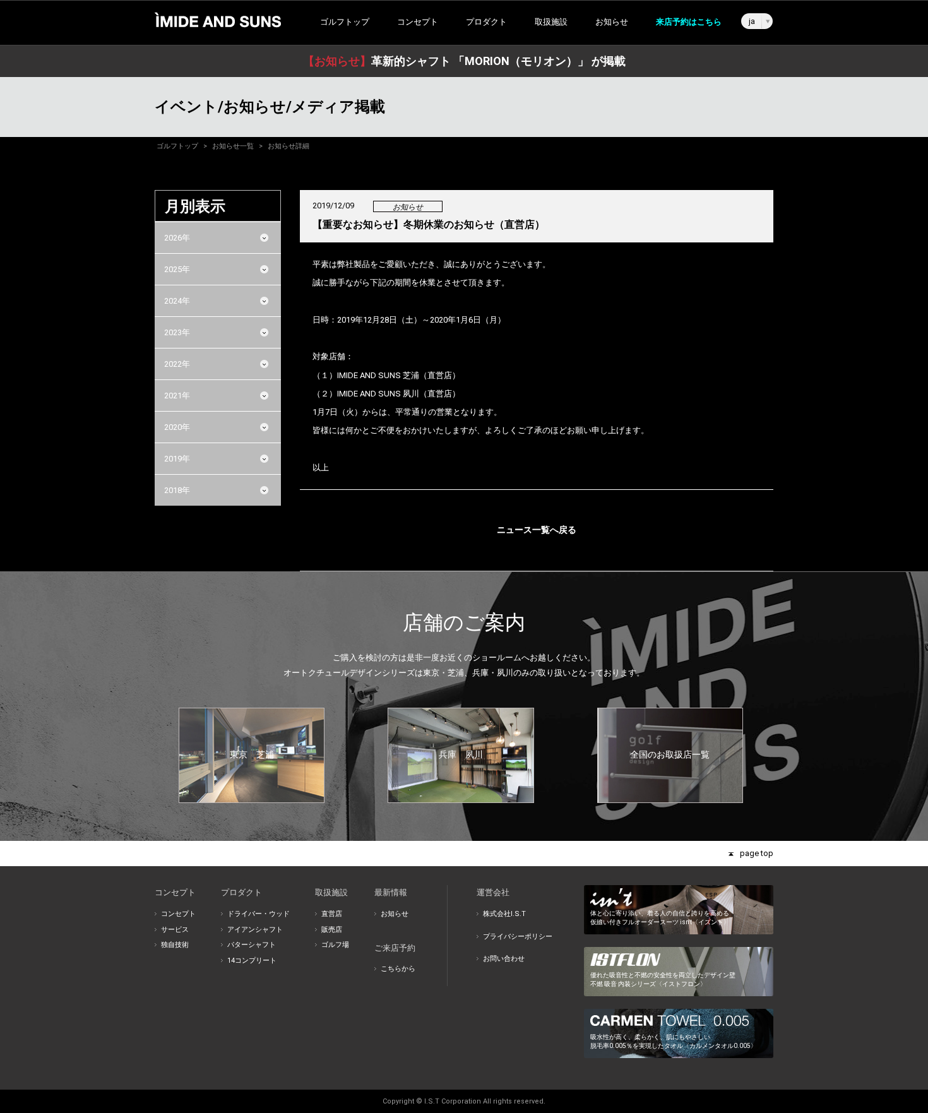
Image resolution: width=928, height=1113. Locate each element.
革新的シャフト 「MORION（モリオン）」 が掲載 (464, 61)
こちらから (398, 969)
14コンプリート (252, 960)
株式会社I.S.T (504, 914)
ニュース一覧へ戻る (536, 530)
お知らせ (611, 22)
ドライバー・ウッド (258, 914)
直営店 (331, 914)
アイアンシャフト (255, 930)
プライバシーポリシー (517, 936)
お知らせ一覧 (233, 146)
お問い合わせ (504, 959)
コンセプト (178, 914)
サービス (175, 930)
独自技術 (175, 945)
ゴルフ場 (335, 945)
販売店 (331, 930)
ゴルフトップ (344, 22)
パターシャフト (251, 945)
